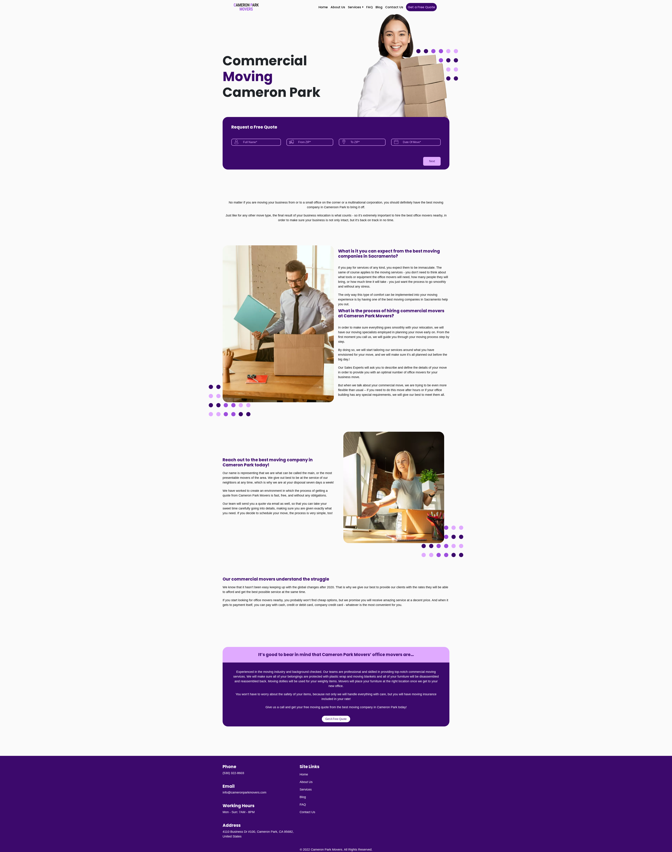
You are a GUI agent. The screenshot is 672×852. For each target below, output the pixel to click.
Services (354, 7)
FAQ (369, 7)
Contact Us (394, 7)
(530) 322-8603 (233, 773)
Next (432, 161)
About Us (338, 7)
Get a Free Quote (421, 7)
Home (323, 7)
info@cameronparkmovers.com (244, 792)
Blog (379, 7)
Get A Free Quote (336, 719)
